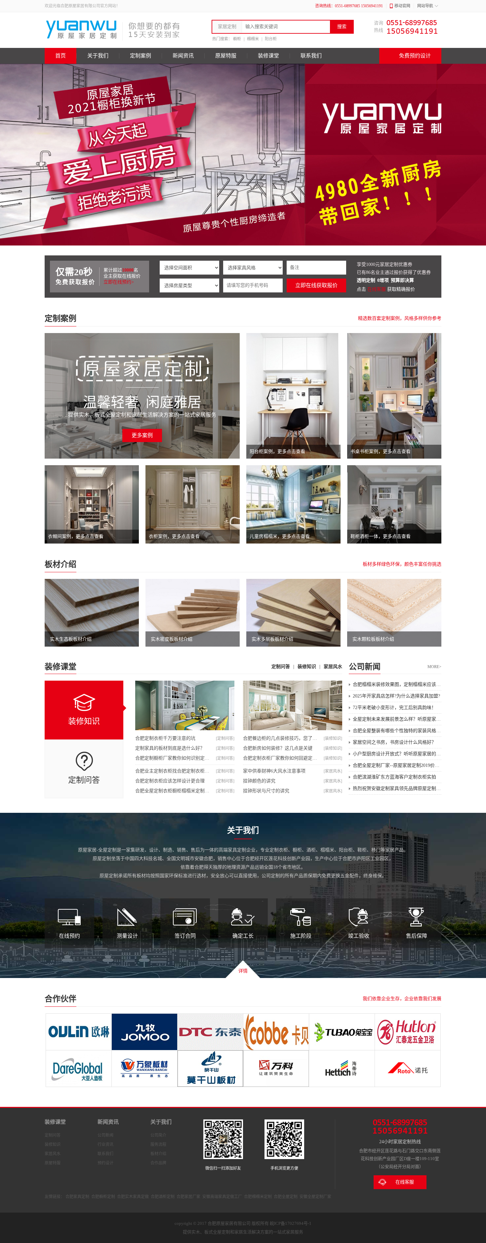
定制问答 (280, 666)
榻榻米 (253, 39)
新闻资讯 (183, 55)
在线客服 (376, 289)
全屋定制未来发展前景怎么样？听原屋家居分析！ (397, 719)
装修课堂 (268, 55)
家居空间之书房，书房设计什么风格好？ (394, 742)
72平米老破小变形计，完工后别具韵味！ (394, 707)
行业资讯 (105, 1144)
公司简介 (158, 1135)
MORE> (434, 666)
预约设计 (105, 1163)
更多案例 (142, 435)
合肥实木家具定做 (133, 1196)
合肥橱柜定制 (103, 1196)
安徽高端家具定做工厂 (222, 1196)
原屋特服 (225, 55)
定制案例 (140, 55)
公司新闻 (105, 1135)
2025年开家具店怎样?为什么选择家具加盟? (396, 696)
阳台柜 (271, 39)
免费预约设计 (415, 55)
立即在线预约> (118, 282)
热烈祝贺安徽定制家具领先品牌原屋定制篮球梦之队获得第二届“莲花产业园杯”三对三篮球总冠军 (397, 788)
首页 (60, 55)
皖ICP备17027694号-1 (290, 1223)
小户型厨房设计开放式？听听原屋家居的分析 (397, 753)
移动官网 (402, 6)
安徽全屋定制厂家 (315, 1196)
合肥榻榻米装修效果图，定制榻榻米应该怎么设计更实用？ (397, 684)
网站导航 (425, 6)
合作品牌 (158, 1163)
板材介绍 (60, 564)
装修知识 (307, 666)
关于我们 (97, 55)
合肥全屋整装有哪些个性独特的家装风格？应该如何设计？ (397, 730)
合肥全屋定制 (286, 1196)
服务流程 (158, 1144)
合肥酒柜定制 (163, 1196)
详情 (243, 970)
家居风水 (333, 666)
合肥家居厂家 (188, 1196)
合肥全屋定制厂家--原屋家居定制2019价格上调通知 (397, 765)
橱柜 (237, 39)
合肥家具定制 (77, 1196)
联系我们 (311, 55)
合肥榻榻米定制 (258, 1196)
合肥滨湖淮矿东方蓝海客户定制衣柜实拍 (394, 776)
